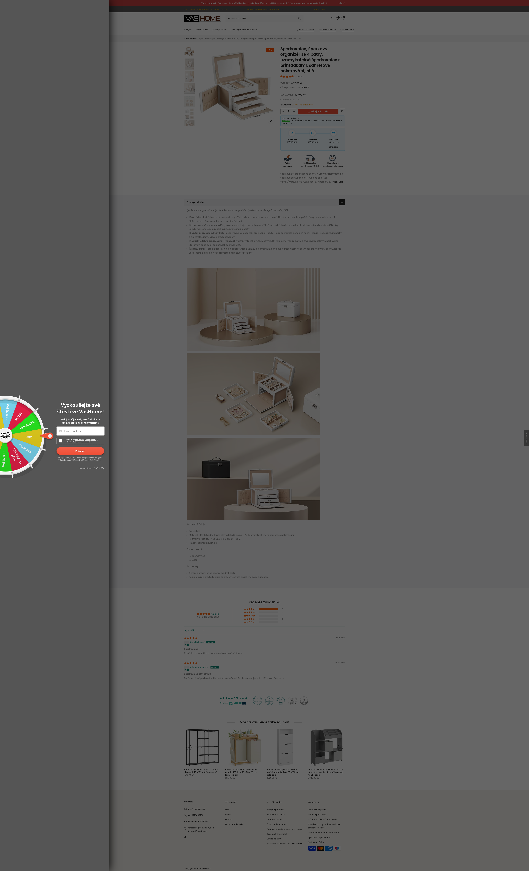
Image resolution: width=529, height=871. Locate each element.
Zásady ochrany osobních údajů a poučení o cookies (80, 440)
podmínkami (79, 439)
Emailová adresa (72, 431)
